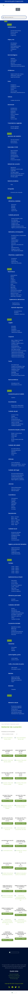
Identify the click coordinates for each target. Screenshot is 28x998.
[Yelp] (9, 987)
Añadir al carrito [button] (7, 755)
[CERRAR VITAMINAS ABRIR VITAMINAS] (9, 269)
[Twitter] (15, 987)
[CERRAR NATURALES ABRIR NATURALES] (9, 198)
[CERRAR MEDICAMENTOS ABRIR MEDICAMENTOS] (9, 25)
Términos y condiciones (14, 975)
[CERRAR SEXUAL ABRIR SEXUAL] (9, 695)
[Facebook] (12, 987)
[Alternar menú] (5, 21)
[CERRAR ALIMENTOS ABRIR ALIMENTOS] (9, 641)
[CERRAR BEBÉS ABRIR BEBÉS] (9, 560)
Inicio (2, 724)
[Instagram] (19, 987)
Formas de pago (14, 978)
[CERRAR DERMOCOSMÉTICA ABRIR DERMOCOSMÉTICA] (9, 320)
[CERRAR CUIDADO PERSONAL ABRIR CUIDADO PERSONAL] (9, 391)
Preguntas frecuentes (14, 977)
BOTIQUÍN (7, 724)
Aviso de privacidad (14, 974)
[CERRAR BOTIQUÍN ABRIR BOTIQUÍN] (9, 134)
